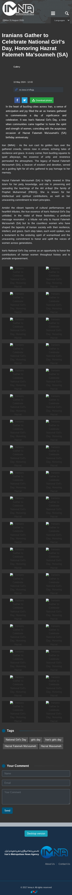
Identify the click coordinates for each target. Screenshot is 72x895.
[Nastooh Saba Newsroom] (36, 891)
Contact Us (64, 864)
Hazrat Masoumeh (51, 746)
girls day (36, 739)
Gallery (16, 67)
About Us (50, 864)
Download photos (43, 100)
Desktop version (36, 833)
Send (7, 810)
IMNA (24, 8)
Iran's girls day (53, 739)
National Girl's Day (16, 739)
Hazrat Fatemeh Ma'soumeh (20, 746)
